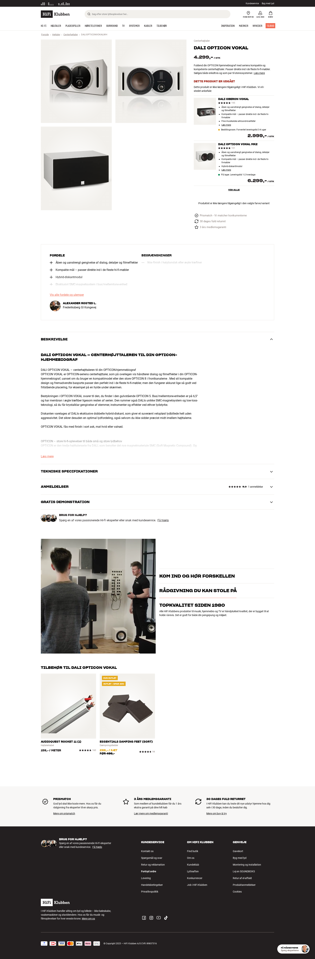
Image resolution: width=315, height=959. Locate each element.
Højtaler (56, 34)
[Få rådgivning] (305, 949)
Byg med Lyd (268, 3)
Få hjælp (163, 520)
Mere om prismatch (64, 813)
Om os (190, 857)
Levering (146, 878)
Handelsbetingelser (152, 884)
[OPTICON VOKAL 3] (76, 168)
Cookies (237, 891)
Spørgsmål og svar (151, 857)
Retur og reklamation (153, 864)
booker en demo (253, 577)
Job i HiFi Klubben (197, 884)
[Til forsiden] (55, 14)
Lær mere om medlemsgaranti (151, 813)
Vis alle (234, 189)
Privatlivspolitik (149, 891)
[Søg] (89, 14)
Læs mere (259, 73)
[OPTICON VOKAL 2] (150, 81)
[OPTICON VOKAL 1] (76, 81)
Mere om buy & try (216, 813)
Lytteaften (193, 871)
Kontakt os (147, 851)
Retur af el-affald (242, 878)
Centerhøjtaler (70, 34)
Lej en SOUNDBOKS (244, 871)
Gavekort (238, 851)
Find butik (192, 851)
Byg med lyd (239, 857)
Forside (45, 34)
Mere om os (88, 918)
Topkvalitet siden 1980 (192, 621)
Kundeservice (252, 3)
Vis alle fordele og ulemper (67, 295)
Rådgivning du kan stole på (198, 606)
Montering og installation (247, 864)
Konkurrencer (194, 878)
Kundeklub (193, 864)
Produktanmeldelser (244, 884)
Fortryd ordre (148, 871)
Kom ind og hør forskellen (197, 571)
